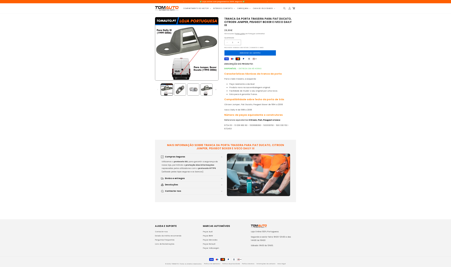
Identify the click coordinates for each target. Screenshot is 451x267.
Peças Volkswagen (211, 248)
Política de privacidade (231, 264)
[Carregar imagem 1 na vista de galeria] (167, 90)
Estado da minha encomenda (168, 236)
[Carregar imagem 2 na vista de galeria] (180, 90)
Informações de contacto (266, 264)
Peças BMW (208, 236)
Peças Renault (209, 244)
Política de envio (248, 264)
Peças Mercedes (210, 240)
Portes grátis (240, 34)
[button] (197, 8)
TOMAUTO (175, 264)
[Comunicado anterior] (183, 1)
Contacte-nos (161, 231)
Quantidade (229, 38)
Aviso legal (282, 264)
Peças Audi (208, 231)
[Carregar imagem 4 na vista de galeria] (206, 90)
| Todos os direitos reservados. (190, 264)
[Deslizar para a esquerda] (157, 89)
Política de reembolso (212, 264)
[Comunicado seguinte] (267, 1)
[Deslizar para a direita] (215, 89)
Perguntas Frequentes (165, 240)
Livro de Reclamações (164, 244)
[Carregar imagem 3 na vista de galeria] (193, 90)
